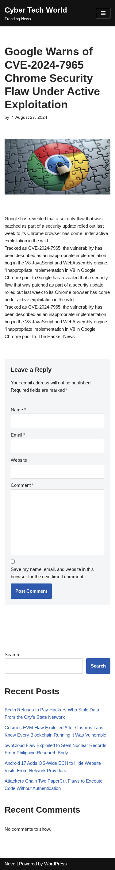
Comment (22, 485)
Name (18, 409)
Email (18, 434)
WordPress (55, 863)
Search (12, 654)
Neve (10, 863)
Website (19, 460)
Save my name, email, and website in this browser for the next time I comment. (52, 573)
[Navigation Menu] (103, 13)
